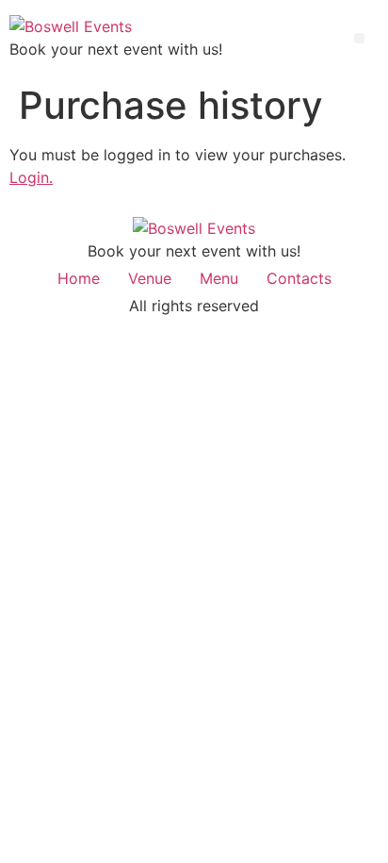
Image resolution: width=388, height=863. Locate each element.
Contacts (299, 278)
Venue (149, 278)
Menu (219, 278)
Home (78, 278)
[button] (359, 38)
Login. (31, 177)
